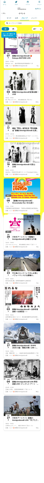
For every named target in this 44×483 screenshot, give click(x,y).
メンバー (34, 18)
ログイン (38, 9)
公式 (16, 18)
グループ (25, 18)
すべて (9, 18)
